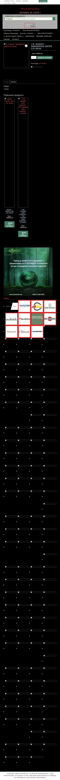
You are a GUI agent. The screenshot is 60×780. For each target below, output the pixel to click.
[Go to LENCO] (11, 522)
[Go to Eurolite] (37, 395)
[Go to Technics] (50, 712)
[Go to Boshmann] (50, 331)
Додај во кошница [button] (9, 224)
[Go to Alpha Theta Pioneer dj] (11, 306)
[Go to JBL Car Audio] (50, 471)
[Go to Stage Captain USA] (11, 699)
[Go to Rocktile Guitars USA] (24, 648)
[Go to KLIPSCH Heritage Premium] (37, 496)
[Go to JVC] (11, 484)
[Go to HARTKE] (11, 446)
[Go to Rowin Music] (50, 661)
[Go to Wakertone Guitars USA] (24, 750)
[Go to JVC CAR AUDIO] (24, 484)
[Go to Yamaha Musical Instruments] (37, 762)
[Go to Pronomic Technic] (37, 623)
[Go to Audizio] (24, 319)
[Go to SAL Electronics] (11, 674)
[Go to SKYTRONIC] (50, 686)
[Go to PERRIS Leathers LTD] (24, 610)
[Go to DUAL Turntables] (11, 382)
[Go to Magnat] (24, 534)
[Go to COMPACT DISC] (11, 357)
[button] (26, 45)
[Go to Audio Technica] (50, 306)
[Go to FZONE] (50, 408)
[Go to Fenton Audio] (24, 408)
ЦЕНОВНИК (30, 36)
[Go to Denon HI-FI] (50, 357)
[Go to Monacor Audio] (24, 572)
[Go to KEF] (50, 484)
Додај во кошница (44, 57)
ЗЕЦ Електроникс (30, 8)
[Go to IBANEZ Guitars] (11, 458)
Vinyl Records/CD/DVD (31, 30)
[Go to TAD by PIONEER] (50, 699)
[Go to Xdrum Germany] (11, 762)
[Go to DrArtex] (37, 370)
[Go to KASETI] (37, 484)
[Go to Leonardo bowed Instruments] (24, 522)
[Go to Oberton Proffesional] (37, 585)
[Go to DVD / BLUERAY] (24, 382)
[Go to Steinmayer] (24, 699)
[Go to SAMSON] (24, 673)
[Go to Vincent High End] (37, 737)
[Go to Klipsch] (24, 496)
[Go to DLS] (24, 370)
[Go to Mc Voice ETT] (37, 547)
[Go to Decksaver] (37, 357)
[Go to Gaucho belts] (37, 420)
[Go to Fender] (11, 408)
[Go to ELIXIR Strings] (50, 382)
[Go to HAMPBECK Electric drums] (37, 433)
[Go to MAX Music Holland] (11, 547)
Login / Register (43, 1)
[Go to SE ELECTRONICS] (37, 673)
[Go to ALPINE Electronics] (24, 306)
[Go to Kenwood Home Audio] (11, 496)
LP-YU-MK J (43, 63)
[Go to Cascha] (24, 344)
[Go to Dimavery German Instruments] (11, 369)
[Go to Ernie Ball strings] (24, 395)
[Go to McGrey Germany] (50, 547)
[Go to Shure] (11, 686)
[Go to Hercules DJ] (50, 446)
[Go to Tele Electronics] (11, 724)
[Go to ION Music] (11, 471)
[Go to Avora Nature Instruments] (37, 319)
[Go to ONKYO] (24, 598)
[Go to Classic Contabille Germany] (37, 344)
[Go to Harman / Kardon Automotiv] (50, 433)
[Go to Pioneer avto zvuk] (37, 610)
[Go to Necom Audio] (11, 585)
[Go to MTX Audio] (50, 572)
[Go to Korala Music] (50, 496)
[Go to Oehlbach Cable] (50, 585)
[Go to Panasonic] (50, 598)
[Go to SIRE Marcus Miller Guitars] (37, 686)
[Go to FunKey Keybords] (37, 408)
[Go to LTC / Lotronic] (37, 522)
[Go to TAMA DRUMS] (24, 712)
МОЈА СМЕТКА (7, 3)
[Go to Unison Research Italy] (37, 724)
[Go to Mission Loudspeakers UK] (11, 572)
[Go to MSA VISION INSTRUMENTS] (37, 572)
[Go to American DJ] (37, 306)
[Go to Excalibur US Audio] (50, 395)
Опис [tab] (6, 82)
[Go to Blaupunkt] (37, 331)
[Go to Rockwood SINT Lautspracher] (37, 648)
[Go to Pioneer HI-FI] (11, 623)
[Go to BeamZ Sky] (11, 331)
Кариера (7, 39)
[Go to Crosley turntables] (24, 357)
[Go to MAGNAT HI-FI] (37, 534)
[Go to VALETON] (50, 724)
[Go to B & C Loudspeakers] (50, 319)
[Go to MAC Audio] (50, 522)
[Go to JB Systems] (37, 471)
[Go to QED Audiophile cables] (11, 636)
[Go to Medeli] (50, 560)
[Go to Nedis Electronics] (24, 585)
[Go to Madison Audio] (11, 534)
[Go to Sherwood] (50, 674)
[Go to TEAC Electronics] (37, 712)
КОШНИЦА (18, 1)
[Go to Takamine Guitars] (11, 712)
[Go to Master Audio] (50, 534)
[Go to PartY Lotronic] (11, 610)
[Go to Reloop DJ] (37, 636)
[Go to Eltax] (11, 395)
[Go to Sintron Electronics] (24, 686)
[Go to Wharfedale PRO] (50, 750)
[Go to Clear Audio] (50, 344)
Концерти (15, 39)
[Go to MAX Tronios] (24, 547)
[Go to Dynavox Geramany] (37, 382)
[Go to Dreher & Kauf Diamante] (50, 370)
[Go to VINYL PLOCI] (50, 737)
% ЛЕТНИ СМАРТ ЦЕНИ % (13, 36)
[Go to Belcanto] (24, 331)
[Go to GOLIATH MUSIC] (11, 433)
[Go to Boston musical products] (11, 344)
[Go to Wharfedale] (37, 750)
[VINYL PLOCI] (36, 71)
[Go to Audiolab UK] (11, 319)
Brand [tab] (13, 82)
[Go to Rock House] (50, 636)
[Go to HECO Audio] (37, 446)
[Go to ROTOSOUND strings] (50, 648)
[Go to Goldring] (50, 420)
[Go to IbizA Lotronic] (24, 458)
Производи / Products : (12, 30)
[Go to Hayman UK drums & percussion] (24, 446)
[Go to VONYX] (11, 750)
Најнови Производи (11, 33)
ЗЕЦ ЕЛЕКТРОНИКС (45, 33)
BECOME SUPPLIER (44, 36)
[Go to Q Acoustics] (50, 623)
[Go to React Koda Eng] (24, 636)
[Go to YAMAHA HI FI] (24, 762)
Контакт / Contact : (27, 33)
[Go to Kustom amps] (50, 509)
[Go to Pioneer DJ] (50, 610)
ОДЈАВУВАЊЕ (25, 1)
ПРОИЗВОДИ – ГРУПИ (9, 1)
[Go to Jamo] (24, 471)
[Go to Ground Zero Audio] (24, 433)
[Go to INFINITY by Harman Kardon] (37, 458)
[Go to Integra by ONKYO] (50, 458)
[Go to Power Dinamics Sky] (24, 623)
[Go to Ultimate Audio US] (24, 724)
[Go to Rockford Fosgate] (11, 648)
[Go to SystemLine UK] (37, 699)
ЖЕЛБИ (13, 3)
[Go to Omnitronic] (11, 598)
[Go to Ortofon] (37, 598)
